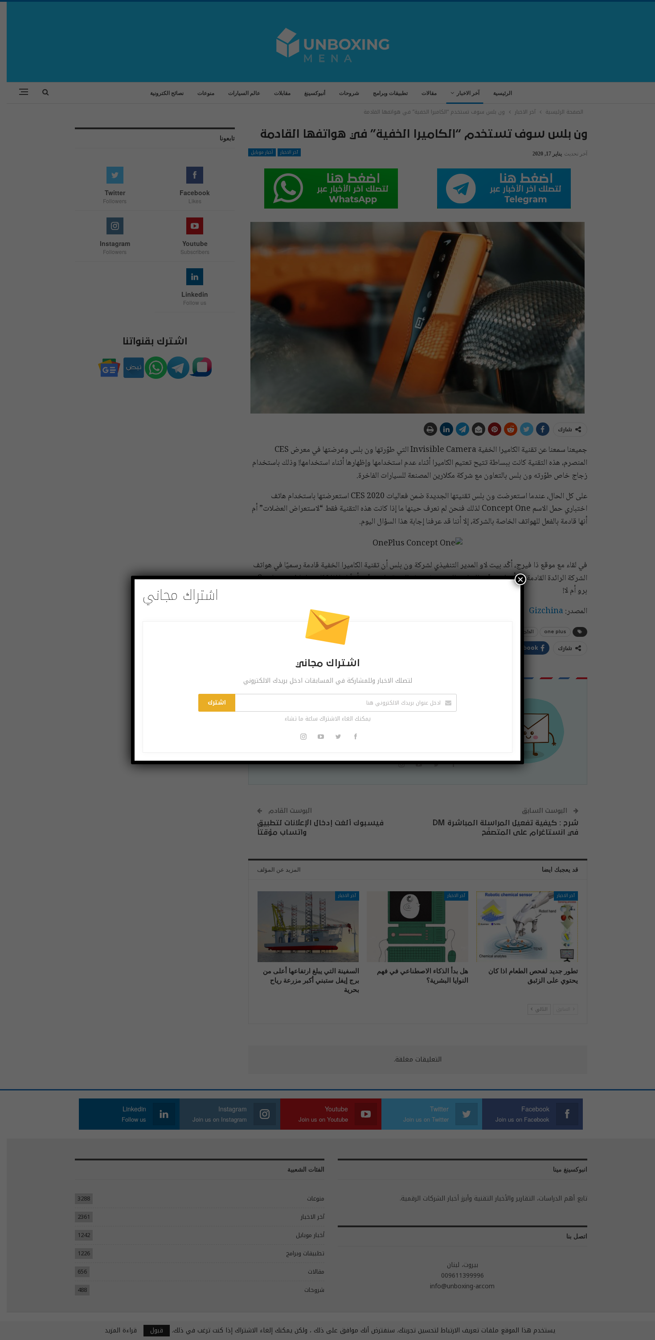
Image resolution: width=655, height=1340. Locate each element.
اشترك (217, 702)
